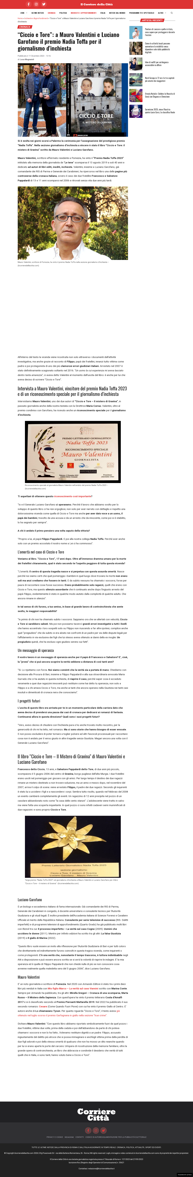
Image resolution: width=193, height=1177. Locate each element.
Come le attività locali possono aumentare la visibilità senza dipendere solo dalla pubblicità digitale (157, 48)
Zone (22, 13)
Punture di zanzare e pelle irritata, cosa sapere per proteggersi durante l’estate (160, 32)
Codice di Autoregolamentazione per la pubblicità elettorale (116, 1137)
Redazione (69, 1137)
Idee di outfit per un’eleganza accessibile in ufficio (156, 64)
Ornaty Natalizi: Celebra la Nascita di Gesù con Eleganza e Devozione (160, 95)
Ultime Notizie (38, 13)
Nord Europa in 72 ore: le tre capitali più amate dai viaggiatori (159, 79)
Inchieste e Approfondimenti (83, 13)
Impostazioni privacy (185, 1175)
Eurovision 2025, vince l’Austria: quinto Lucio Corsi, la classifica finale (160, 111)
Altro (160, 13)
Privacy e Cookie (55, 1137)
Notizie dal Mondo (117, 13)
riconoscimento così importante (72, 496)
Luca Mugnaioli (27, 59)
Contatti (79, 1137)
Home (20, 18)
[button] (172, 13)
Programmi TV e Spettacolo (141, 13)
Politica (63, 13)
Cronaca (51, 13)
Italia (102, 13)
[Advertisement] (73, 289)
